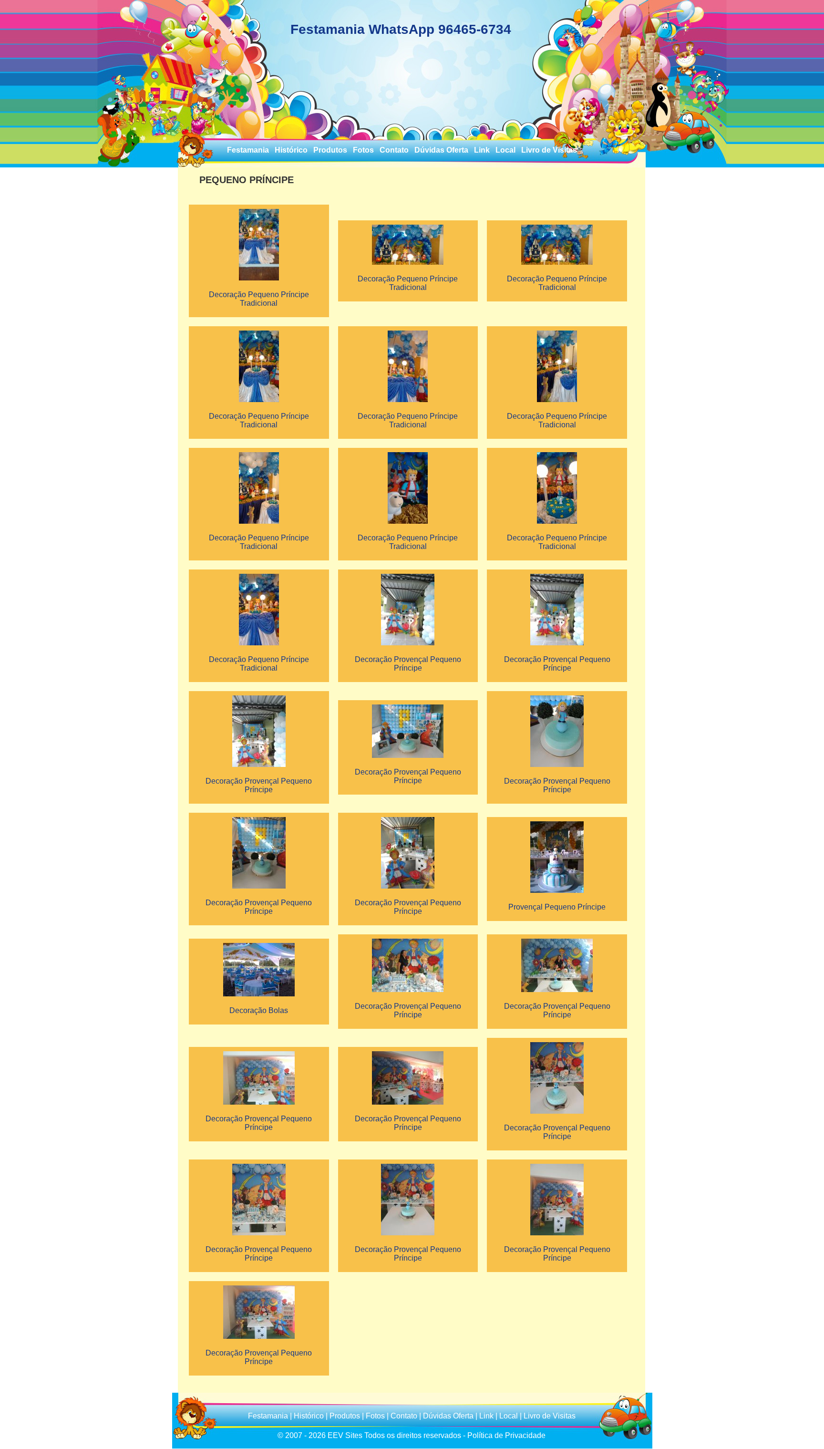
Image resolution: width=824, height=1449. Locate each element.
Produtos (330, 150)
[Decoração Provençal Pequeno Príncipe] (408, 575)
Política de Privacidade (506, 1435)
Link (482, 150)
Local (505, 150)
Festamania (248, 150)
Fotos (363, 150)
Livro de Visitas (549, 150)
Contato (394, 150)
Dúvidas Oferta (441, 150)
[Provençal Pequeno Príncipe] (557, 823)
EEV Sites (345, 1435)
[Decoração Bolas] (259, 945)
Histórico (291, 150)
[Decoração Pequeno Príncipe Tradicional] (259, 211)
